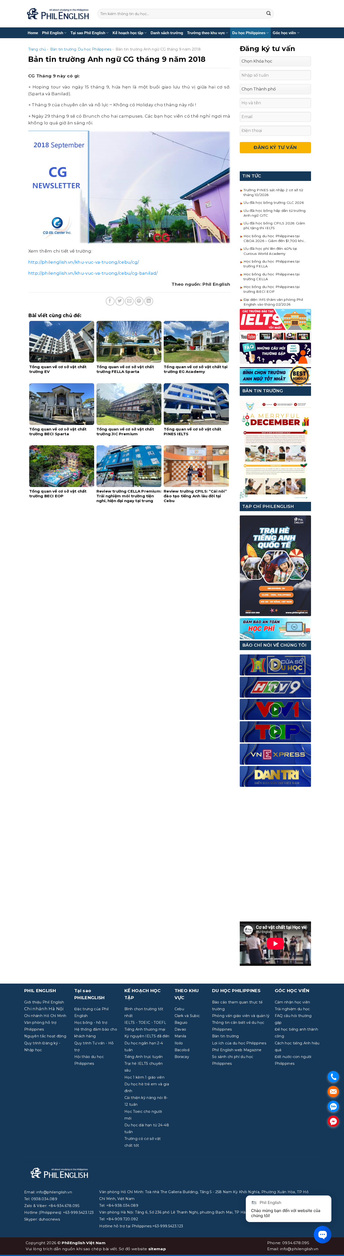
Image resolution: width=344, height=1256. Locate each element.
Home (33, 33)
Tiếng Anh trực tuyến (143, 1056)
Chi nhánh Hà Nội (43, 1008)
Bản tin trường (63, 49)
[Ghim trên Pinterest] (139, 301)
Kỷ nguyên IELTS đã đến (146, 1036)
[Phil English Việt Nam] (58, 14)
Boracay (182, 1056)
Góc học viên (284, 33)
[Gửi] (268, 13)
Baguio (181, 1022)
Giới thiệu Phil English (44, 1002)
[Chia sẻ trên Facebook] (110, 301)
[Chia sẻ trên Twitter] (119, 301)
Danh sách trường (167, 33)
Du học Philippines (248, 33)
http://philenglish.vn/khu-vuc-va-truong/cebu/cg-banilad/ (93, 273)
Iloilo (179, 1043)
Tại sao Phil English (88, 33)
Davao (180, 1029)
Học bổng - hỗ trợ (90, 1022)
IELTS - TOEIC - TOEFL (145, 1022)
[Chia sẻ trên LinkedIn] (148, 301)
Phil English (52, 33)
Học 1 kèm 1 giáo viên (144, 1077)
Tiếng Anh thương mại (144, 1029)
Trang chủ (37, 49)
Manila (180, 1036)
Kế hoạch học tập (128, 33)
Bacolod (182, 1050)
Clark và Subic (187, 1015)
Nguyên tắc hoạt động (45, 1036)
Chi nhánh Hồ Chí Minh (45, 1015)
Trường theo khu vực (206, 33)
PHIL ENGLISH (40, 990)
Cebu (179, 1009)
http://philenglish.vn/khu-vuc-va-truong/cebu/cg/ (83, 262)
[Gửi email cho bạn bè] (129, 301)
